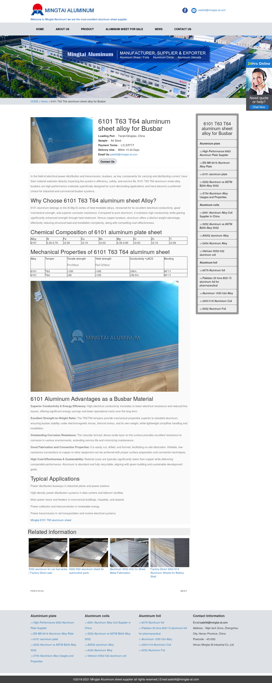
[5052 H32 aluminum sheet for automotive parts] (88, 552)
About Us (62, 29)
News (158, 29)
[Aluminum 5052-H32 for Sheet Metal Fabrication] (129, 552)
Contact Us (182, 29)
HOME (40, 29)
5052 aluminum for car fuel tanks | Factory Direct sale (48, 571)
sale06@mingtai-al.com (212, 10)
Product (87, 29)
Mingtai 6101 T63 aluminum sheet (51, 520)
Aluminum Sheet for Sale (124, 29)
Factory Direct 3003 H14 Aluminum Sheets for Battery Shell (167, 572)
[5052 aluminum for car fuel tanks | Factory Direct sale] (48, 552)
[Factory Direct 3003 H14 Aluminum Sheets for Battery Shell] (169, 552)
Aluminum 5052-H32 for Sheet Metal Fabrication (127, 571)
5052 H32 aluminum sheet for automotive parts (86, 571)
